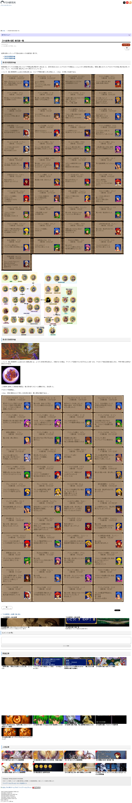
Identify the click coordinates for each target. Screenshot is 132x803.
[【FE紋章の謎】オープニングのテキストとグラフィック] (17, 732)
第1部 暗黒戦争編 (9, 56)
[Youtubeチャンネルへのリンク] (127, 2)
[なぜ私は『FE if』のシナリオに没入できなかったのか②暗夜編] (111, 767)
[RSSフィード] (130, 2)
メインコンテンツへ (6, 5)
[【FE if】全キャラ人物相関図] (79, 755)
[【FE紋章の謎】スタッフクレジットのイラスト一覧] (33, 622)
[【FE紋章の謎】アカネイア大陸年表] (111, 719)
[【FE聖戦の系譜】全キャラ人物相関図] (17, 767)
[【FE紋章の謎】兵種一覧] (97, 622)
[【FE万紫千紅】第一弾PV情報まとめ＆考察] (79, 767)
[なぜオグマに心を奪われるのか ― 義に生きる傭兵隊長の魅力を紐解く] (79, 661)
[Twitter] (124, 2)
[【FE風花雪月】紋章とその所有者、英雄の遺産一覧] (48, 755)
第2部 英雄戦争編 (9, 58)
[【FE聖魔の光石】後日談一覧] (111, 755)
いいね (127, 48)
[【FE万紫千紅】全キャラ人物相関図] (17, 755)
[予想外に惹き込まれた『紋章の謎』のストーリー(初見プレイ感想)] (17, 719)
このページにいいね (6, 607)
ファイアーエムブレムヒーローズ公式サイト (15, 783)
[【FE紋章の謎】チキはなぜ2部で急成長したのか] (48, 719)
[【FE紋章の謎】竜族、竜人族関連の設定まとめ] (79, 719)
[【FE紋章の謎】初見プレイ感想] (111, 661)
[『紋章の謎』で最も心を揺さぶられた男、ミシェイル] (17, 661)
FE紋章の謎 (126, 45)
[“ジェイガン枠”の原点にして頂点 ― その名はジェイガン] (48, 661)
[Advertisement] (66, 17)
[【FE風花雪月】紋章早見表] (48, 767)
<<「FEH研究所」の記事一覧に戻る (10, 614)
